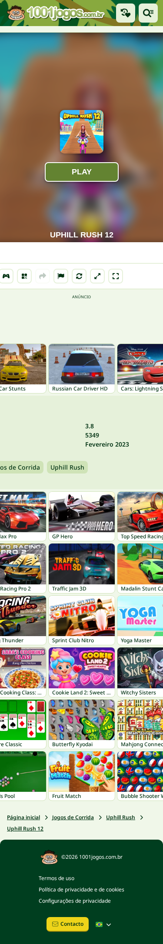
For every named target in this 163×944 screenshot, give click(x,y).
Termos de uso (56, 878)
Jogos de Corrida (73, 817)
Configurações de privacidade (75, 900)
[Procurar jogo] (148, 13)
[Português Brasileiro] (104, 924)
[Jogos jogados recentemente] (125, 13)
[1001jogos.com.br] (55, 13)
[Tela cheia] (115, 276)
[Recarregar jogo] (79, 276)
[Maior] (97, 276)
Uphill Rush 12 (25, 828)
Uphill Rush (67, 467)
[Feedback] (60, 276)
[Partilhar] (42, 276)
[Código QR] (24, 276)
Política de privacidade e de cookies (81, 889)
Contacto (71, 923)
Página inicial (23, 817)
